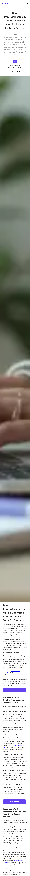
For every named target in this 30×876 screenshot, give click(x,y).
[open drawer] (27, 3)
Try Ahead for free (14, 690)
